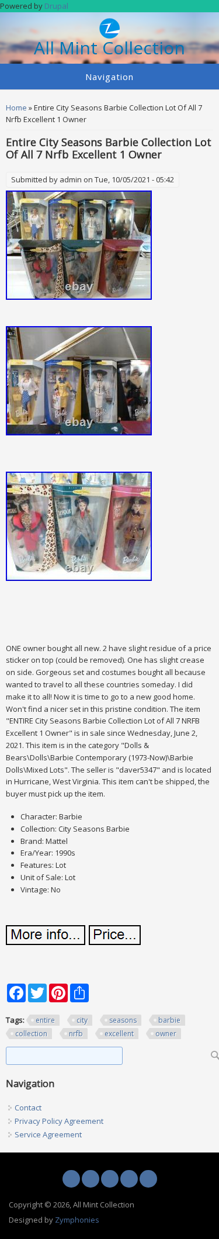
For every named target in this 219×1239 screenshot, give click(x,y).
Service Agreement (48, 1134)
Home (16, 107)
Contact (28, 1107)
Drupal (56, 6)
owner (165, 1034)
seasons (123, 1020)
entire (45, 1020)
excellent (119, 1034)
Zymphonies (77, 1219)
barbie (169, 1020)
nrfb (76, 1034)
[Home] (109, 35)
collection (31, 1034)
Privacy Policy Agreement (59, 1121)
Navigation (109, 76)
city (82, 1020)
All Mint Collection (109, 48)
